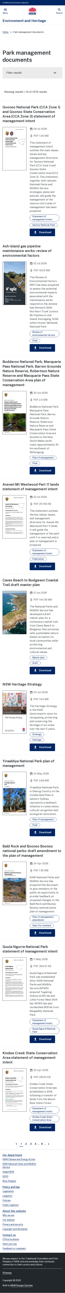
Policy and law (11, 1187)
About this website (14, 1211)
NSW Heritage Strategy (22, 684)
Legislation (8, 1191)
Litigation (7, 1196)
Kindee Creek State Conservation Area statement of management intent (30, 1057)
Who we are (8, 1215)
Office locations (11, 1239)
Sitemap (7, 1273)
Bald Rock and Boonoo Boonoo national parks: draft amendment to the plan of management (32, 851)
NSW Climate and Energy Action (19, 1159)
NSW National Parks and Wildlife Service (19, 1166)
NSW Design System (22, 1285)
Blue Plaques (9, 1181)
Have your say (10, 1244)
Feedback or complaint (14, 1248)
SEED (5, 1176)
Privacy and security (13, 1224)
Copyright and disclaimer (15, 1229)
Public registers (11, 1205)
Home (6, 32)
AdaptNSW (8, 1172)
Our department (12, 1155)
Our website (9, 1220)
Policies (7, 1200)
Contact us (9, 1235)
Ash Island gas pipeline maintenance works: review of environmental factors (27, 251)
